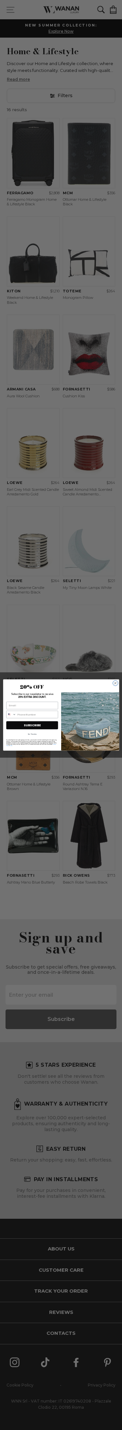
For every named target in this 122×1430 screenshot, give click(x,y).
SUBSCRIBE (32, 725)
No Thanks (32, 734)
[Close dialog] (115, 683)
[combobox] (11, 714)
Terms (11, 745)
